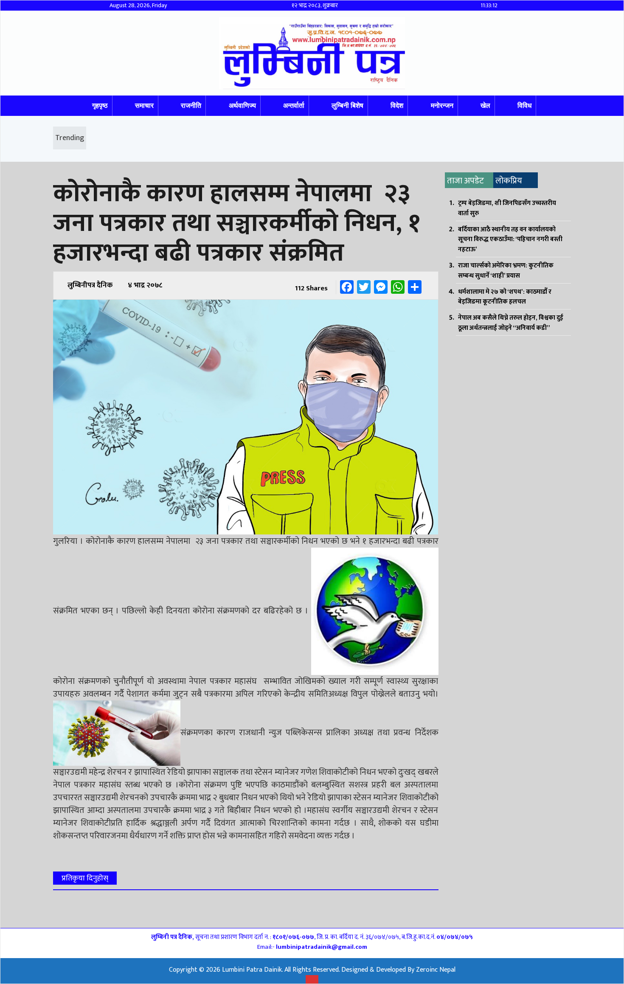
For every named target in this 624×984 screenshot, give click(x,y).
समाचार (144, 105)
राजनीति (191, 105)
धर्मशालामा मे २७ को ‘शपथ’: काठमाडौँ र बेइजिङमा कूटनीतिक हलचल (504, 297)
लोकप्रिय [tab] (508, 181)
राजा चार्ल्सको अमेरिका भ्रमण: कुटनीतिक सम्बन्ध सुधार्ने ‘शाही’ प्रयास (506, 270)
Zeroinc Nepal (435, 970)
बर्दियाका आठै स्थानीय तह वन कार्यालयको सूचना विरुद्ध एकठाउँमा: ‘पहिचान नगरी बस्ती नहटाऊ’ (510, 239)
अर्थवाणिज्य (242, 105)
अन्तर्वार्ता (293, 105)
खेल (485, 105)
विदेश (397, 105)
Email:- (312, 947)
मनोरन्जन (442, 105)
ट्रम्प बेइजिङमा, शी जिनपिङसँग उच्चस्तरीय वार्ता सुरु (507, 208)
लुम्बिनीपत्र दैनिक (89, 285)
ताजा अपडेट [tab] (465, 181)
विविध (524, 105)
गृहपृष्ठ (100, 105)
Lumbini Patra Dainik (252, 970)
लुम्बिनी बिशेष (347, 105)
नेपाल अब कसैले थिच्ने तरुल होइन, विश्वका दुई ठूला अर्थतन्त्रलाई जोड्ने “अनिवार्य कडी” (510, 322)
